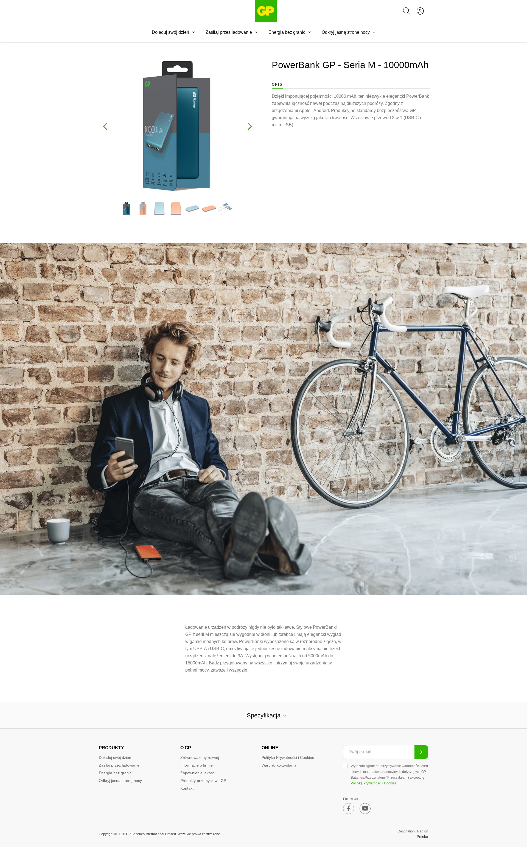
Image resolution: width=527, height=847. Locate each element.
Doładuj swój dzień (170, 32)
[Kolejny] (250, 126)
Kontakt (187, 788)
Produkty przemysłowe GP (203, 780)
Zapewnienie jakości (197, 773)
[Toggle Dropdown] (193, 32)
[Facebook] (348, 808)
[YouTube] (365, 808)
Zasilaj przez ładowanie (229, 32)
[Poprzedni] (105, 126)
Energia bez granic (286, 32)
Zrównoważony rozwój (199, 757)
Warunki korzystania (279, 765)
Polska (422, 836)
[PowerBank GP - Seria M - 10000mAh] (126, 209)
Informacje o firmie (196, 765)
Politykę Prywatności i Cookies (373, 783)
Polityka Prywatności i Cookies (288, 757)
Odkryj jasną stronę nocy (346, 32)
